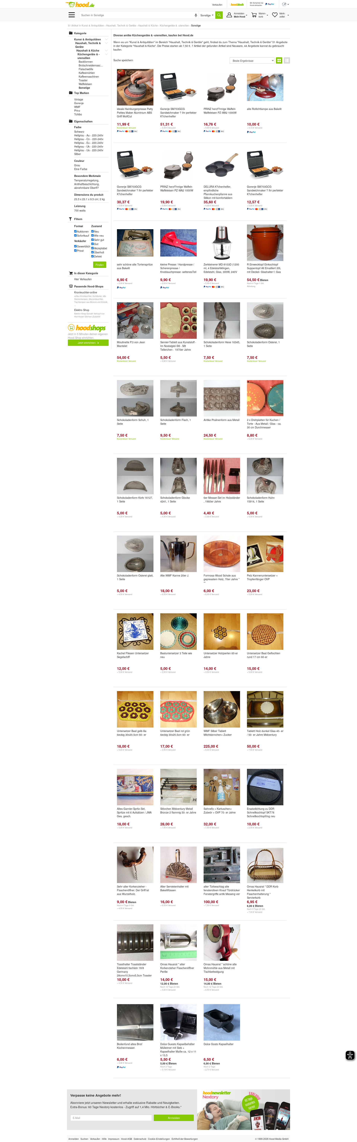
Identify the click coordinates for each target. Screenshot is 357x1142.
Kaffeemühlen (87, 73)
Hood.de (79, 4)
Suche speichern (123, 60)
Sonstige (84, 87)
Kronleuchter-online (85, 292)
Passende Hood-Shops (88, 286)
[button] (285, 4)
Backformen (86, 61)
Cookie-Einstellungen (159, 1138)
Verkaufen (217, 4)
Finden (100, 265)
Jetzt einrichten (87, 343)
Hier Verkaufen (83, 279)
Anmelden (174, 1118)
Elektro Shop (81, 310)
